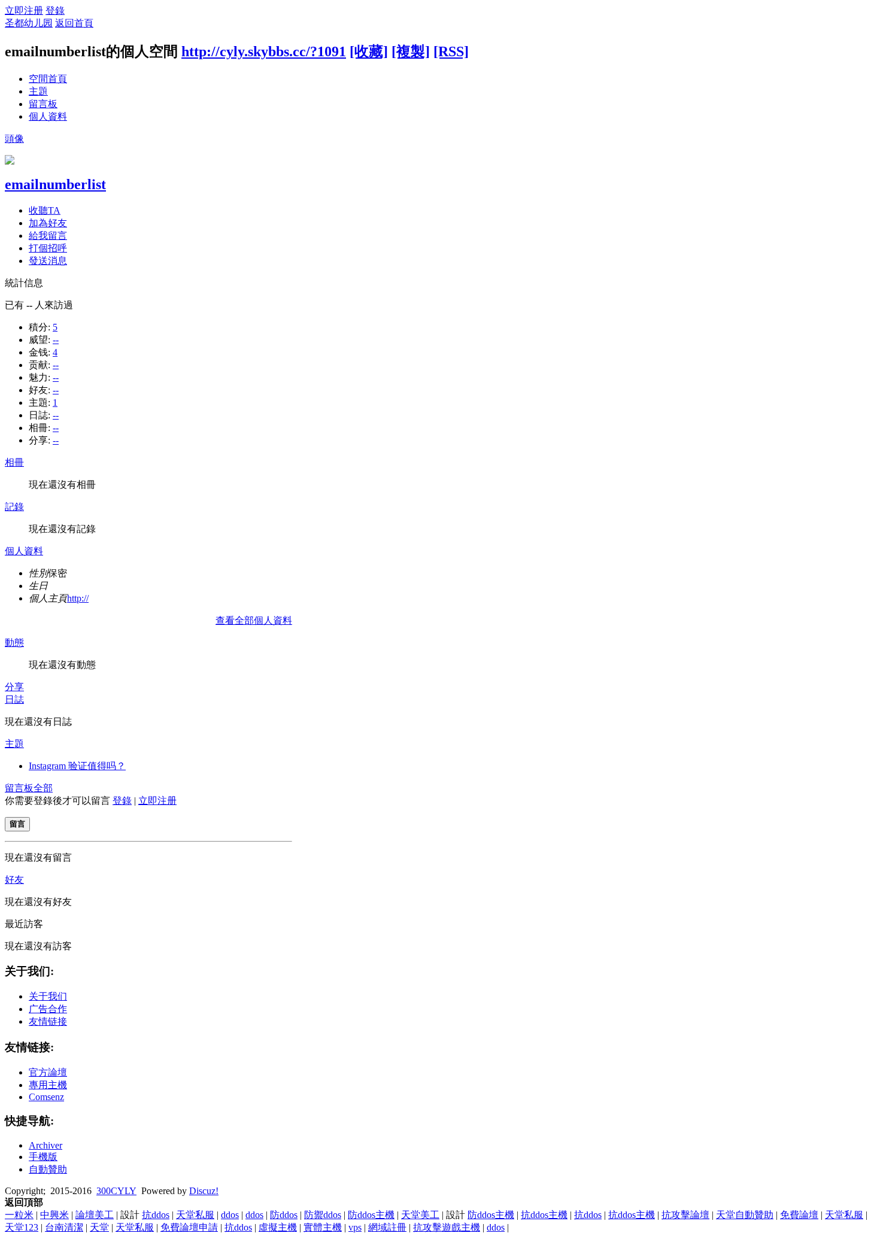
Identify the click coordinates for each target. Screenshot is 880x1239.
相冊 (14, 462)
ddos (230, 1215)
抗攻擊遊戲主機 (446, 1227)
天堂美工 (420, 1215)
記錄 (14, 507)
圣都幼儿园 (29, 23)
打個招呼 (48, 248)
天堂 (99, 1227)
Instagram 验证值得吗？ (77, 766)
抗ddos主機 (544, 1215)
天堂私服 (195, 1215)
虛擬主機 (278, 1227)
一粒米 (19, 1215)
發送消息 (48, 261)
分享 (14, 687)
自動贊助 (48, 1169)
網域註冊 (387, 1227)
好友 (14, 879)
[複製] (411, 51)
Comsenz (46, 1097)
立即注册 (24, 10)
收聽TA (44, 210)
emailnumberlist (55, 184)
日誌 (14, 699)
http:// (78, 598)
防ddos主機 (371, 1215)
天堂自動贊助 (744, 1215)
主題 (38, 91)
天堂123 (21, 1227)
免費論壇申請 (189, 1227)
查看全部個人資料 (254, 620)
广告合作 (48, 1009)
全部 (43, 788)
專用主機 (48, 1085)
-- (56, 340)
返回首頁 (74, 23)
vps (355, 1227)
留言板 (43, 104)
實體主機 (323, 1227)
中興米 (54, 1215)
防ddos (284, 1215)
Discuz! (204, 1191)
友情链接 (48, 1021)
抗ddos (155, 1215)
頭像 (14, 138)
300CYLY (116, 1191)
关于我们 (48, 996)
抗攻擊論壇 (685, 1215)
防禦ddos (322, 1215)
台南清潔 (64, 1227)
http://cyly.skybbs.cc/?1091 (263, 51)
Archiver (45, 1145)
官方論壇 (48, 1072)
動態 (14, 642)
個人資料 (48, 116)
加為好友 (48, 223)
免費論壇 (799, 1215)
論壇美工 (94, 1215)
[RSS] (451, 51)
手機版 (43, 1157)
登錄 (55, 10)
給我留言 (48, 235)
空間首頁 (48, 79)
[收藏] (369, 51)
